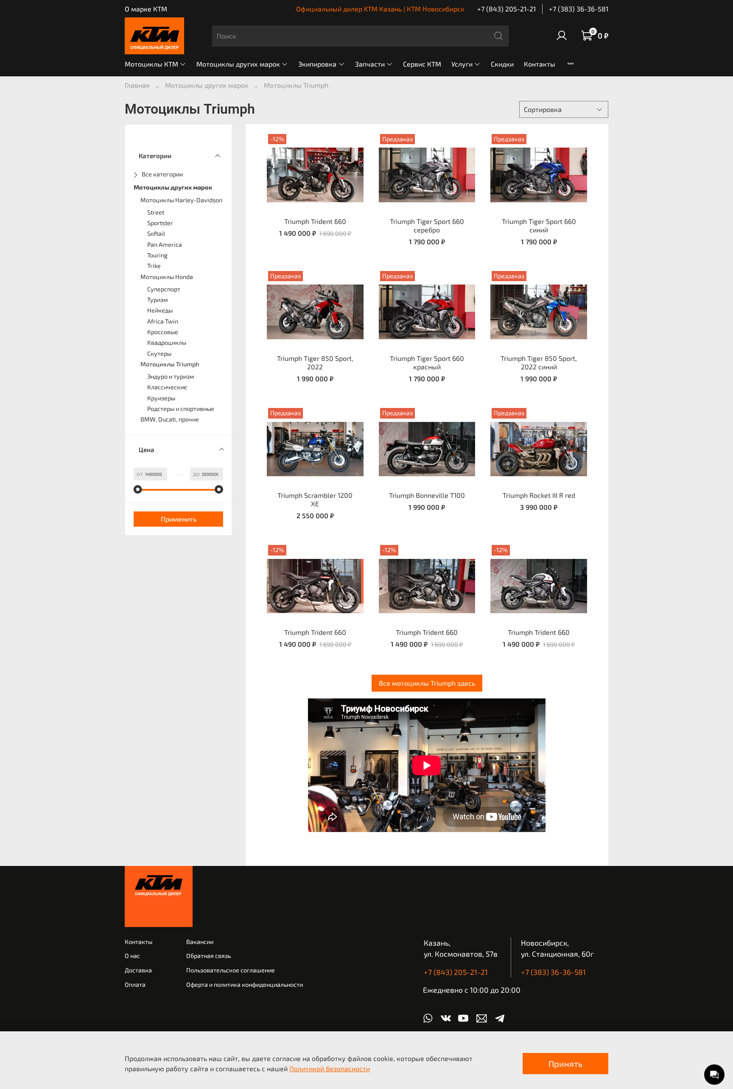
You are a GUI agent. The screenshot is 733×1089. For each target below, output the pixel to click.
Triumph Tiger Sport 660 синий (539, 225)
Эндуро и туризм (170, 376)
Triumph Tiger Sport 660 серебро (427, 225)
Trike (154, 265)
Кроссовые (162, 331)
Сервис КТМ (422, 64)
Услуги (462, 64)
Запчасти (370, 64)
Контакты (539, 64)
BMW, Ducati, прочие (169, 419)
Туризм (157, 299)
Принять (565, 1063)
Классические (167, 387)
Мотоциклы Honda (166, 276)
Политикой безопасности (329, 1068)
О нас (132, 955)
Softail (156, 233)
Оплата (135, 984)
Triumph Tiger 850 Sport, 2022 (315, 362)
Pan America (164, 244)
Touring (157, 255)
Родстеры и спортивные (180, 408)
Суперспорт (163, 289)
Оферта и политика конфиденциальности (244, 984)
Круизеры (161, 398)
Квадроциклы (166, 342)
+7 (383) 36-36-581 (578, 9)
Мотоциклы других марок (238, 64)
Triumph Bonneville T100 (427, 495)
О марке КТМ (146, 9)
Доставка (138, 970)
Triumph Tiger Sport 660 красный (427, 362)
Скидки (502, 64)
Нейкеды (160, 310)
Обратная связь (208, 955)
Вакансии (199, 941)
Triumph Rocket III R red (539, 495)
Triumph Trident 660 (315, 221)
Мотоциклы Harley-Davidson (181, 200)
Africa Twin (162, 321)
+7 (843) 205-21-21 (506, 9)
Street (155, 212)
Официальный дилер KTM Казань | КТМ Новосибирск (380, 9)
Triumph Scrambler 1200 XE (315, 499)
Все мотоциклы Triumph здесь (427, 683)
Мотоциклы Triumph (169, 364)
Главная (137, 85)
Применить (178, 519)
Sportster (160, 222)
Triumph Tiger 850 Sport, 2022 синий (539, 362)
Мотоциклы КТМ (151, 64)
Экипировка (317, 64)
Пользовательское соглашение (230, 970)
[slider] (137, 489)
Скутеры (159, 353)
